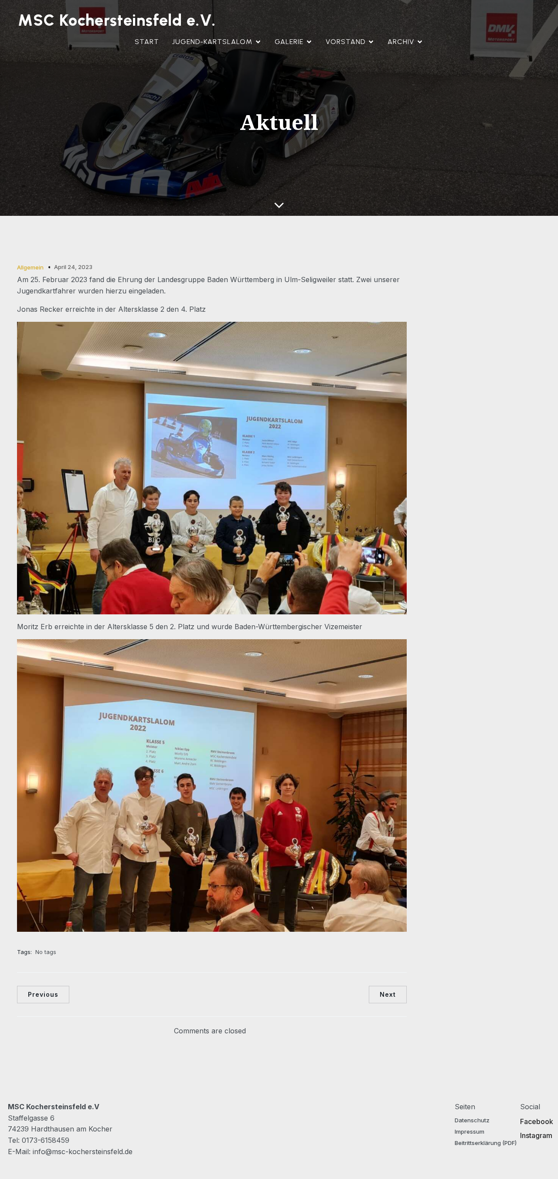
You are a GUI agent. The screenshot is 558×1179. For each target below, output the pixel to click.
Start (147, 41)
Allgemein (30, 267)
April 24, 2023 (73, 266)
